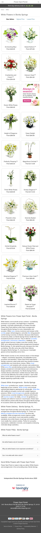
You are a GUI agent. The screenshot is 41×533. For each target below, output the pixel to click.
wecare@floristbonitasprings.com (20, 508)
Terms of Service (8, 526)
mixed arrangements (17, 393)
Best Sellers (10, 19)
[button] (37, 528)
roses (13, 331)
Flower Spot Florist (20, 2)
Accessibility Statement (30, 526)
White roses (4, 385)
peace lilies (8, 367)
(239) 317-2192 (20, 506)
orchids (3, 333)
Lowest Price (31, 19)
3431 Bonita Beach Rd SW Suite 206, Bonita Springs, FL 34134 (20, 504)
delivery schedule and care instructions (13, 413)
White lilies (36, 389)
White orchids (23, 387)
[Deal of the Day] (30, 95)
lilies (29, 333)
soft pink (23, 397)
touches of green (9, 397)
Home (2, 9)
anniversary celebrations (18, 340)
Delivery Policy (20, 528)
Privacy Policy (18, 526)
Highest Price (20, 19)
